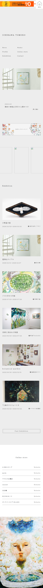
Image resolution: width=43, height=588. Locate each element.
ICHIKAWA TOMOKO (14, 35)
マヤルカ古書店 (35, 408)
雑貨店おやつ (36, 372)
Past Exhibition (21, 431)
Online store (22, 51)
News (4, 47)
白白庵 (38, 262)
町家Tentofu (35, 335)
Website (37, 467)
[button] (39, 4)
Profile (5, 51)
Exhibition (6, 56)
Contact (20, 56)
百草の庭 (37, 299)
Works (19, 47)
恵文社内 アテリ (35, 226)
